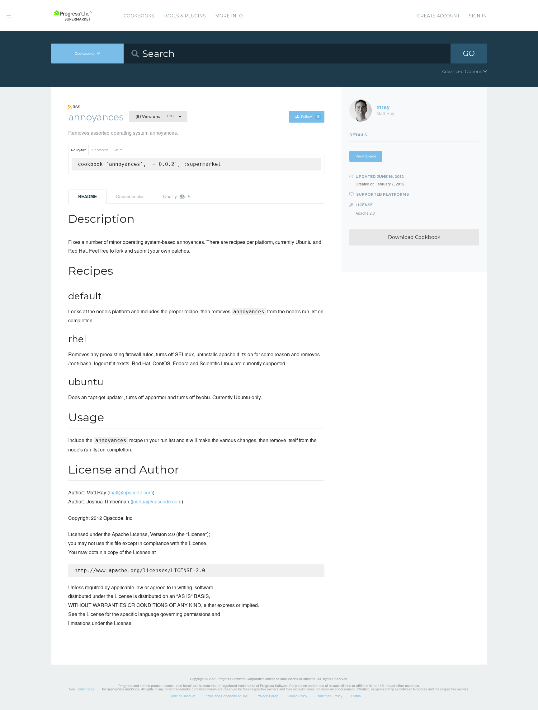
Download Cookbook (414, 237)
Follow (310, 116)
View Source (366, 156)
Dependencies (130, 196)
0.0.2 (154, 116)
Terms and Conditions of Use (226, 695)
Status (356, 695)
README (87, 196)
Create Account (438, 16)
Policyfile (78, 150)
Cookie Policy (297, 695)
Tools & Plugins (184, 16)
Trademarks (85, 688)
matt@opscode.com (131, 492)
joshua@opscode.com (157, 501)
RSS (76, 107)
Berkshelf (100, 150)
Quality (177, 196)
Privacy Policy (267, 695)
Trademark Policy (329, 695)
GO (469, 53)
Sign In (478, 16)
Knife (118, 150)
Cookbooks (139, 16)
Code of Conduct (182, 695)
